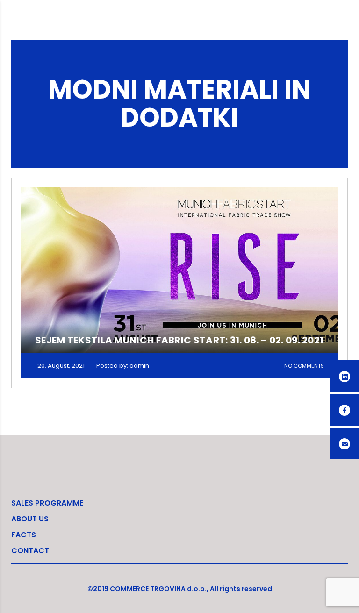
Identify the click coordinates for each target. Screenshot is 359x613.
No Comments (304, 366)
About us (30, 518)
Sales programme (47, 503)
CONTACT (30, 550)
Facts (23, 534)
